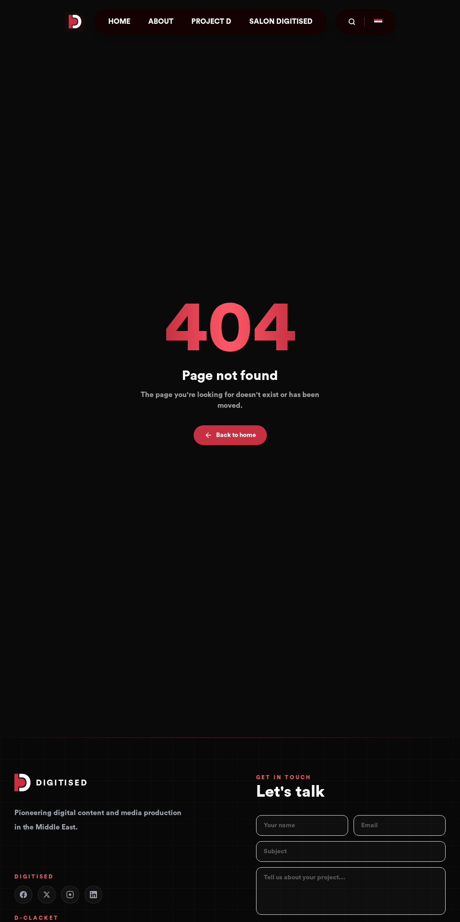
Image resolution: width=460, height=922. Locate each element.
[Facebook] (23, 895)
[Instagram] (70, 895)
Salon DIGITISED (281, 21)
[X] (47, 895)
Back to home (236, 435)
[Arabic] (378, 21)
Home (119, 21)
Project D (211, 21)
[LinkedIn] (93, 895)
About (160, 21)
